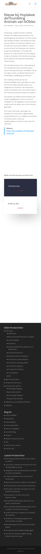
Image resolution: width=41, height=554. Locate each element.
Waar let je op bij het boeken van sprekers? (20, 482)
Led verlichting (10, 432)
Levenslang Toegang (15, 395)
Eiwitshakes (9, 419)
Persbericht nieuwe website (18, 359)
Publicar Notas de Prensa (14, 439)
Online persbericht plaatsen (18, 356)
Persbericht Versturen (13, 383)
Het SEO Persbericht (15, 353)
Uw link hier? (9, 449)
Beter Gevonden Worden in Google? (21, 337)
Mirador (8, 435)
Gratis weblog (10, 422)
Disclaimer (12, 343)
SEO (6, 442)
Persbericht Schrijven (16, 369)
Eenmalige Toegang (15, 389)
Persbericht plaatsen (15, 366)
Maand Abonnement (15, 399)
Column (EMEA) (10, 415)
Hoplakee (10, 25)
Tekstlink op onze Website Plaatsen (17, 402)
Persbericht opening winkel (18, 363)
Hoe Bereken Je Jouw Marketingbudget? (19, 530)
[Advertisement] (20, 155)
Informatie (9, 331)
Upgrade (8, 405)
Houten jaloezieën (11, 425)
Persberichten (28, 25)
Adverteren (12, 333)
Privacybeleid (13, 373)
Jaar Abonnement (14, 392)
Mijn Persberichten (12, 379)
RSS (9, 376)
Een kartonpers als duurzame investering (20, 486)
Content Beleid (13, 340)
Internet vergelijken (12, 429)
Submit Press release (13, 445)
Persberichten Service (13, 386)
